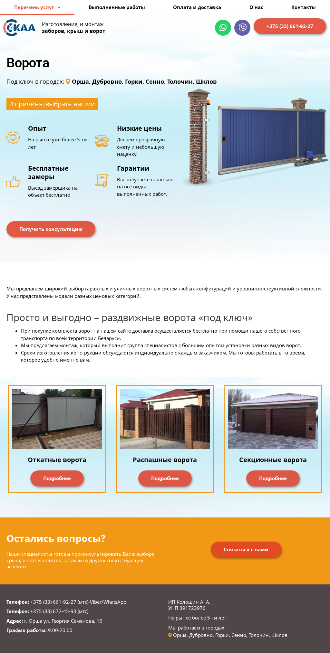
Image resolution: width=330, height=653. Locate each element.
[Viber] (242, 28)
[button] (290, 26)
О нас (256, 7)
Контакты (303, 7)
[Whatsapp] (223, 28)
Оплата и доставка (197, 7)
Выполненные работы (117, 7)
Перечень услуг (34, 7)
